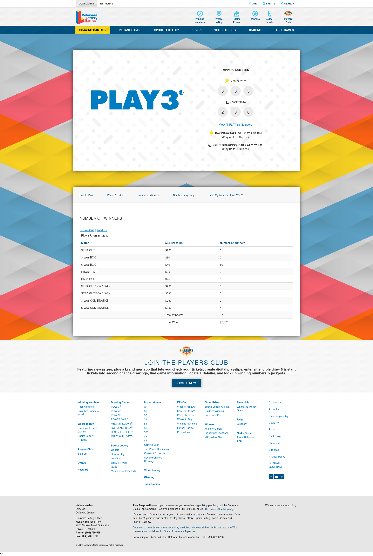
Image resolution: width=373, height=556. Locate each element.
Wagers (115, 450)
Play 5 (116, 415)
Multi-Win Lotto (121, 436)
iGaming (255, 30)
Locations (116, 458)
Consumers (86, 3)
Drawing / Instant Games (87, 429)
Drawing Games (92, 30)
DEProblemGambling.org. (219, 509)
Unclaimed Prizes (214, 415)
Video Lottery (225, 30)
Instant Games (130, 30)
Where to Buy (185, 419)
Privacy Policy (277, 456)
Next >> (102, 230)
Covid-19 (274, 422)
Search (289, 3)
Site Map (274, 450)
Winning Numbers (187, 423)
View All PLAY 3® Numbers (235, 124)
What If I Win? (119, 462)
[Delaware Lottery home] (87, 17)
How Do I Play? (186, 411)
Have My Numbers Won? (88, 412)
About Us (274, 409)
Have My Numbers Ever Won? (225, 195)
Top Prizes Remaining (156, 449)
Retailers (106, 3)
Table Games (284, 30)
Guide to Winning (214, 411)
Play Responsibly (278, 416)
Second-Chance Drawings (153, 459)
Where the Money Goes (247, 408)
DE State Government (278, 465)
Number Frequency (183, 195)
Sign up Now (186, 383)
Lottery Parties (185, 428)
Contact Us (275, 402)
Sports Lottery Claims (217, 406)
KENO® (196, 30)
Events (270, 3)
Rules (114, 466)
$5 (145, 423)
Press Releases (246, 437)
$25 (146, 436)
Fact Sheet (275, 436)
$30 (146, 440)
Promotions (183, 432)
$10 (146, 428)
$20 (146, 432)
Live (254, 3)
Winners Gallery (213, 428)
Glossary (242, 423)
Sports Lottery (166, 30)
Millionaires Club (214, 437)
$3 (145, 419)
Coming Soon (151, 444)
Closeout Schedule (154, 453)
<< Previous (87, 230)
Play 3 (116, 406)
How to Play (86, 195)
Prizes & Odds (115, 195)
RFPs (240, 441)
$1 (145, 411)
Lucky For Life (122, 432)
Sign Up (82, 453)
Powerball (119, 419)
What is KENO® (186, 406)
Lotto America (121, 428)
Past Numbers (86, 406)
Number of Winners (148, 195)
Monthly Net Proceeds (123, 471)
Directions (274, 443)
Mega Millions (121, 423)
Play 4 (116, 411)
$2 (145, 415)
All (145, 406)
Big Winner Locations (216, 433)
